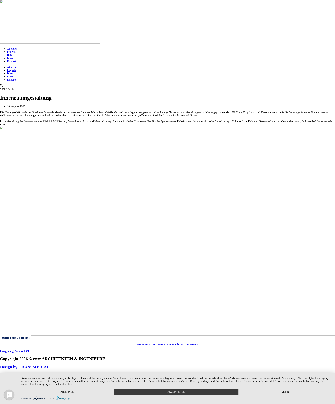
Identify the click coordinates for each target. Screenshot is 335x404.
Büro (10, 54)
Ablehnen (67, 392)
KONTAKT (192, 344)
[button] (167, 85)
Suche (3, 88)
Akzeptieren (176, 392)
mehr (285, 392)
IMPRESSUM (144, 344)
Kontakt (11, 61)
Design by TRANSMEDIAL (25, 367)
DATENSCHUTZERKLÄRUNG (169, 344)
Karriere (11, 58)
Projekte (11, 51)
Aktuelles (12, 48)
